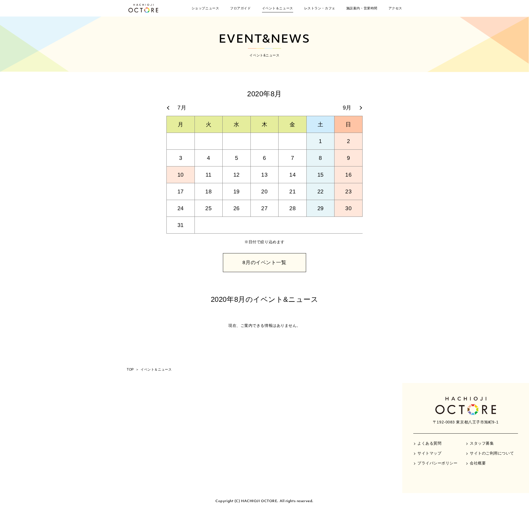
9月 (347, 108)
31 (180, 225)
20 (264, 191)
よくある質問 (429, 443)
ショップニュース (205, 8)
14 (292, 175)
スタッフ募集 (482, 443)
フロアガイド (240, 8)
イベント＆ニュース (277, 8)
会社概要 (478, 463)
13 (264, 175)
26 (236, 208)
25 (208, 208)
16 (348, 175)
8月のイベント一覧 (264, 262)
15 (320, 175)
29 (320, 208)
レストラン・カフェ (319, 8)
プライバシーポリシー (437, 463)
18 (208, 191)
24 (180, 208)
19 (236, 191)
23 (348, 191)
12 (236, 175)
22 (320, 191)
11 (209, 175)
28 (292, 208)
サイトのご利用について (492, 453)
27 (264, 208)
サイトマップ (429, 453)
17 (180, 191)
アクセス (395, 8)
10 (180, 175)
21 (292, 191)
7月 (181, 108)
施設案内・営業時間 (361, 8)
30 (348, 208)
